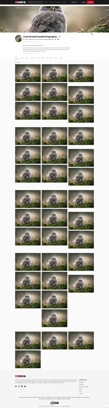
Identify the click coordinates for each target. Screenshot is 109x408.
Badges (43, 58)
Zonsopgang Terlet (47, 80)
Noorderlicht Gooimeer (48, 162)
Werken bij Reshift (51, 406)
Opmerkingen (49, 58)
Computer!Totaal (36, 397)
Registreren (90, 2)
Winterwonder (46, 306)
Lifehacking (63, 397)
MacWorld (59, 397)
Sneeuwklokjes (46, 143)
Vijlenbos (71, 269)
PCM (32, 397)
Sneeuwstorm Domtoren (22, 206)
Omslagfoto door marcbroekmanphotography (26, 7)
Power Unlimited (85, 397)
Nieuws (52, 2)
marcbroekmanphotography (24, 65)
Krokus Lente (19, 269)
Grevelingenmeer (21, 306)
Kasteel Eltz (45, 325)
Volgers (55, 58)
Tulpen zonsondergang (75, 80)
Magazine (57, 2)
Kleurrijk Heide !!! (47, 99)
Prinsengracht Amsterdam (23, 366)
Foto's (16, 58)
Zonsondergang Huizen (22, 244)
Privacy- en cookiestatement (63, 406)
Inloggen (83, 2)
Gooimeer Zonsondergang (23, 80)
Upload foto (74, 2)
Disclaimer (81, 384)
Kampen (18, 181)
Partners (81, 389)
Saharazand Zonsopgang (23, 118)
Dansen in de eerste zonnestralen (23, 99)
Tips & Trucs (43, 397)
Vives (54, 398)
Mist (70, 206)
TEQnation (68, 398)
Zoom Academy (42, 398)
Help (80, 391)
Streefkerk (45, 348)
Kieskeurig (21, 397)
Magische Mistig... (47, 225)
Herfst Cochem (73, 291)
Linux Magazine (59, 398)
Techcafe (54, 397)
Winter (17, 162)
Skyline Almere (46, 244)
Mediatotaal (49, 397)
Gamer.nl (73, 397)
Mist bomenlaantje (21, 225)
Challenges (33, 58)
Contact (81, 393)
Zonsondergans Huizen (75, 348)
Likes (38, 58)
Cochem (44, 288)
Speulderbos (19, 348)
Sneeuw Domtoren (47, 206)
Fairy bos (18, 288)
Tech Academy (49, 398)
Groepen (27, 58)
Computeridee (27, 397)
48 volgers (31, 41)
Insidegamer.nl (79, 397)
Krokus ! (44, 269)
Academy (64, 2)
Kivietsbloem (72, 102)
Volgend (61, 58)
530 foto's (25, 41)
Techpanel (69, 397)
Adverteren (81, 382)
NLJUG (64, 398)
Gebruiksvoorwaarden (83, 386)
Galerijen (21, 58)
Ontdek (47, 2)
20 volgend (37, 41)
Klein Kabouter (73, 228)
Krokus (44, 118)
